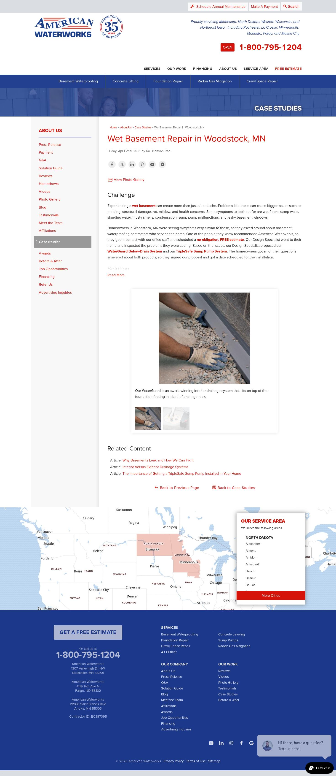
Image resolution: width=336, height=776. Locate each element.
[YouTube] (211, 743)
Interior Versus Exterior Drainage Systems (155, 466)
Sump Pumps (228, 640)
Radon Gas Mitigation (215, 81)
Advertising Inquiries (55, 292)
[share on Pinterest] (142, 164)
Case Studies (50, 242)
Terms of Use (196, 761)
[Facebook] (241, 743)
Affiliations (47, 230)
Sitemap (214, 761)
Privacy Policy (173, 761)
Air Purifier (169, 651)
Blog (42, 207)
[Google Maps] (251, 743)
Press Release (50, 144)
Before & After (50, 261)
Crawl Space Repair (262, 81)
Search (293, 6)
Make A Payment (264, 6)
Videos (44, 191)
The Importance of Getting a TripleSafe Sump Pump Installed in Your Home (182, 473)
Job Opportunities (53, 269)
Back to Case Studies (235, 487)
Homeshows (49, 184)
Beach (250, 571)
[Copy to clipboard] (162, 164)
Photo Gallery (49, 199)
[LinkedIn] (221, 743)
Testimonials (49, 215)
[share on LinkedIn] (132, 164)
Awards (45, 253)
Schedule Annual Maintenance (220, 6)
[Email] (152, 164)
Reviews (45, 176)
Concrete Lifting (126, 81)
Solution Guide (51, 168)
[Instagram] (231, 743)
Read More (116, 275)
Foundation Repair (168, 81)
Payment (46, 152)
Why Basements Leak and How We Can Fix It (158, 460)
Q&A (42, 160)
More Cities (271, 595)
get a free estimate (88, 632)
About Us (50, 130)
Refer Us (46, 284)
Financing (47, 276)
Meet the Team (51, 223)
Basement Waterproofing (78, 81)
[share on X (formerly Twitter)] (122, 164)
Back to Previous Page (179, 487)
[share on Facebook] (112, 164)
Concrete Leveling (231, 634)
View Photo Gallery (128, 179)
